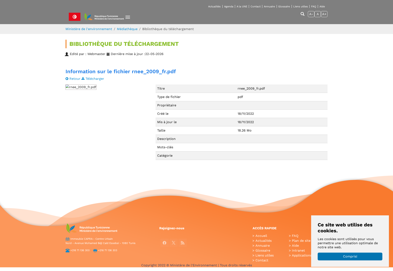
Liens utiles (300, 6)
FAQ (313, 6)
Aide (322, 6)
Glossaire (284, 6)
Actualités (214, 6)
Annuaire (269, 6)
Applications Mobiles (308, 255)
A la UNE (242, 6)
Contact (256, 6)
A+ (324, 14)
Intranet (298, 250)
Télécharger (94, 79)
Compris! (350, 256)
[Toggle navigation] (127, 17)
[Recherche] (302, 15)
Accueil (261, 236)
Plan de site (301, 241)
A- (311, 14)
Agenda (228, 6)
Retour (74, 79)
